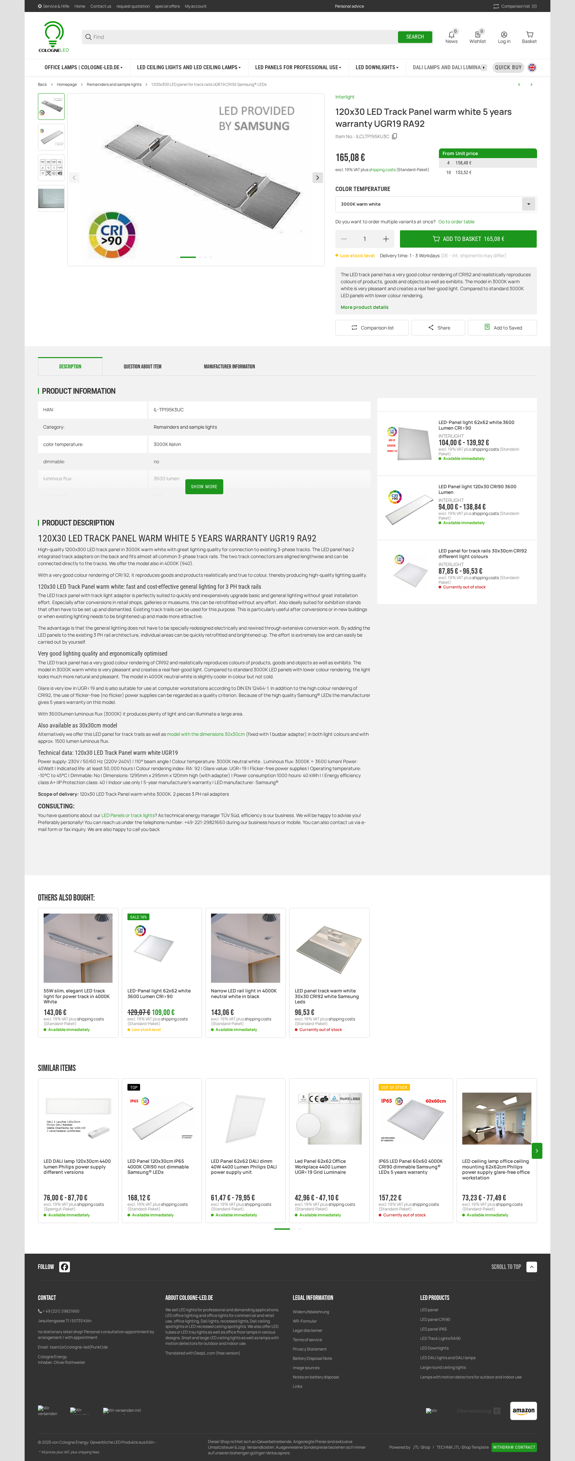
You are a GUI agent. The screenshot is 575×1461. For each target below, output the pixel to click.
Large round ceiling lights (443, 1367)
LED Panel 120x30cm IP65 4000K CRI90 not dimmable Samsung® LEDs (158, 1166)
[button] (78, 948)
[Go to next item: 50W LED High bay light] (531, 84)
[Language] (532, 68)
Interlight (345, 97)
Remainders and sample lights (114, 85)
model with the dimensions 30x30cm (206, 734)
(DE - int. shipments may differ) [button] (473, 255)
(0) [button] (519, 6)
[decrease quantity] (343, 239)
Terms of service (307, 1340)
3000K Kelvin (167, 444)
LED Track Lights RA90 (440, 1338)
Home (80, 6)
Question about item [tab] (142, 366)
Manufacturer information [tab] (229, 366)
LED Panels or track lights (128, 815)
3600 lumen (166, 478)
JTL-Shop (421, 1447)
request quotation (133, 6)
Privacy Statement (310, 1349)
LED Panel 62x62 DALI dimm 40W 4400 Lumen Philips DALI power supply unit (244, 1166)
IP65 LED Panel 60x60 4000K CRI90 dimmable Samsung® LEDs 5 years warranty (411, 1166)
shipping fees (88, 1452)
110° (158, 496)
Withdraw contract (514, 1447)
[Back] (74, 177)
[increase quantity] (386, 239)
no (156, 461)
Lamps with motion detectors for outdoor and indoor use (471, 1377)
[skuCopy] (395, 136)
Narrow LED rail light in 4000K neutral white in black (244, 993)
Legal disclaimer (307, 1330)
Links (297, 1386)
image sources (306, 1367)
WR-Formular (305, 1321)
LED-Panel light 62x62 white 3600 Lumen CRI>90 (476, 425)
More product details (365, 307)
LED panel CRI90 (435, 1319)
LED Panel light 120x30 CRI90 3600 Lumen (477, 489)
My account (196, 6)
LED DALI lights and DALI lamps (448, 1357)
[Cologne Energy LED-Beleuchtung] (54, 36)
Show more (204, 486)
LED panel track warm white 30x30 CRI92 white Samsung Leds (327, 996)
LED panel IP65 (433, 1329)
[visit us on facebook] (64, 1267)
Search (415, 37)
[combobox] (436, 204)
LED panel (429, 1310)
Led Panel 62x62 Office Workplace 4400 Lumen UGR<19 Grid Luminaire (320, 1166)
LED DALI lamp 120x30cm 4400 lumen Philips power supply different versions (77, 1166)
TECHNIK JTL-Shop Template (463, 1447)
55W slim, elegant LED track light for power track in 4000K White (77, 996)
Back (42, 85)
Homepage (67, 85)
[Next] (317, 177)
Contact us (101, 6)
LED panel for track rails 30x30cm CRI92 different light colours (483, 553)
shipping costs (382, 169)
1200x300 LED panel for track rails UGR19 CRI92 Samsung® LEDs (209, 85)
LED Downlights (434, 1348)
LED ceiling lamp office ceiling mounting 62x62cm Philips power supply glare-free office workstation (496, 1169)
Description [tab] (70, 366)
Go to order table (457, 221)
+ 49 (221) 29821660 (61, 1311)
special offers (167, 6)
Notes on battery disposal (316, 1377)
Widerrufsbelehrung (311, 1312)
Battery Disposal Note (312, 1358)
